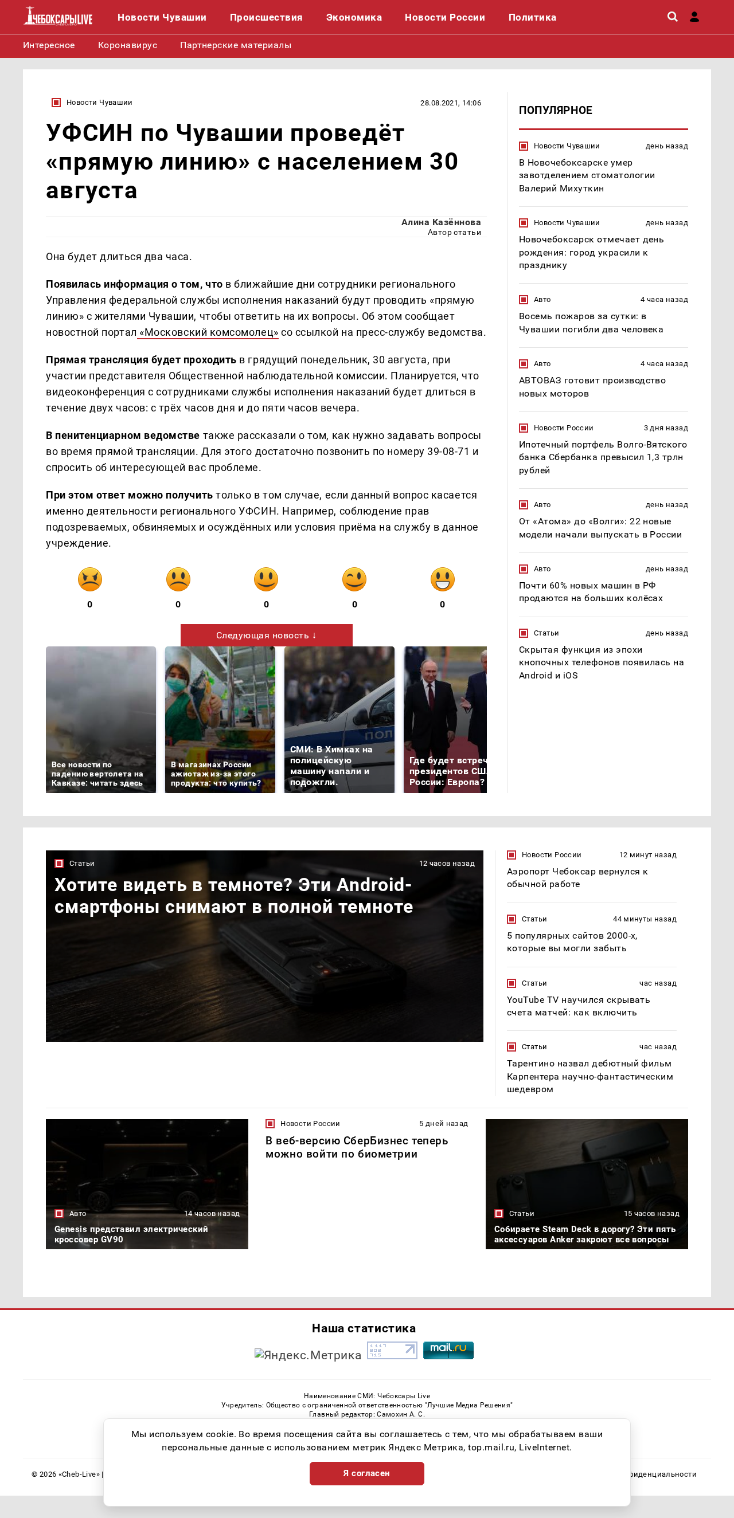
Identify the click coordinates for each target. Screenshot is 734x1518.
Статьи (546, 633)
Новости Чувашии (100, 102)
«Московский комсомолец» (208, 332)
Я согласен (367, 1473)
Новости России (564, 427)
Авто (542, 299)
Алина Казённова (441, 222)
